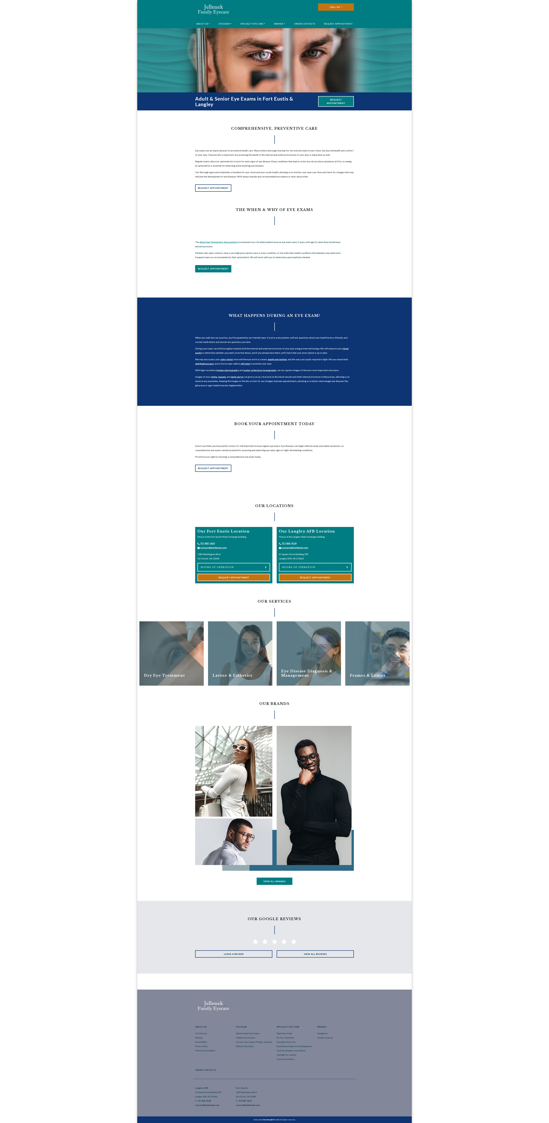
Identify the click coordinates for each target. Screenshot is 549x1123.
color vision (226, 359)
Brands (278, 23)
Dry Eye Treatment (285, 1037)
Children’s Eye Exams (245, 1037)
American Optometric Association (218, 242)
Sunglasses (322, 1033)
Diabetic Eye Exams (245, 1046)
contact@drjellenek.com (213, 547)
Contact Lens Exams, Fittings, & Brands (254, 1042)
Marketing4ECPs (269, 1120)
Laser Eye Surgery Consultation (291, 1050)
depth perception (277, 359)
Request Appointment (338, 23)
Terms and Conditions (205, 1050)
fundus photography (227, 370)
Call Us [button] (335, 7)
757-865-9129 (289, 543)
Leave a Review (234, 954)
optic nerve (237, 376)
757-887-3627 (207, 543)
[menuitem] (203, 23)
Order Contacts (304, 23)
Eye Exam (224, 23)
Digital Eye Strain (284, 1033)
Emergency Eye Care (286, 1042)
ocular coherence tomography (259, 370)
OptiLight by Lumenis (286, 1055)
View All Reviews (315, 954)
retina (214, 376)
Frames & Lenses (325, 1037)
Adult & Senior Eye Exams (247, 1033)
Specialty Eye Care (251, 23)
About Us (202, 23)
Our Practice (201, 1033)
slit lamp (245, 363)
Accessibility (201, 1042)
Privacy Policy (201, 1046)
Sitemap (199, 1037)
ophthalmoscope (204, 363)
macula (222, 376)
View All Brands (274, 881)
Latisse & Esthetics (286, 1059)
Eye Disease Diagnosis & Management (294, 1046)
